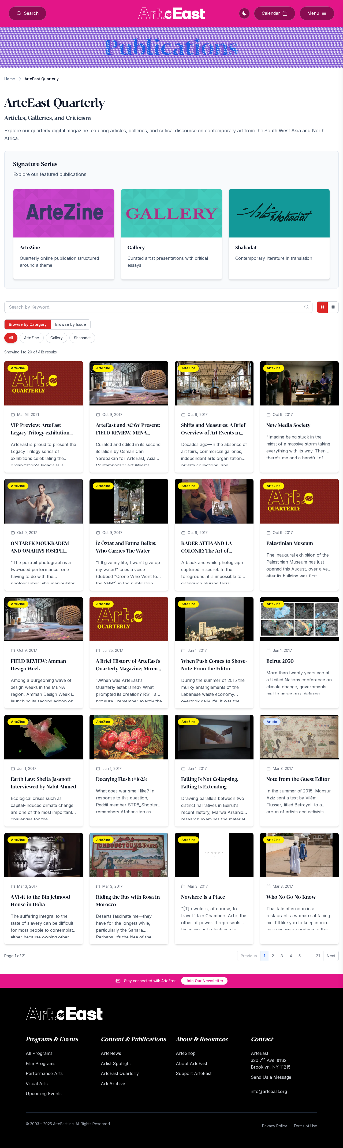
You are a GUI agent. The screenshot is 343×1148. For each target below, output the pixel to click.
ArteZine (31, 337)
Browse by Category (28, 324)
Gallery (56, 337)
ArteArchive (113, 1083)
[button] (63, 234)
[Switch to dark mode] (244, 13)
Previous (249, 955)
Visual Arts (37, 1083)
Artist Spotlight (116, 1063)
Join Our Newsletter (204, 980)
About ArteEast (191, 1063)
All (11, 337)
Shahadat (82, 337)
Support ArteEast (193, 1073)
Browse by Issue (70, 324)
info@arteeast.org (269, 1091)
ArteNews (111, 1053)
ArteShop (186, 1053)
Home (9, 78)
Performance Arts (44, 1073)
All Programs (39, 1053)
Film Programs (40, 1063)
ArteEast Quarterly (120, 1073)
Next (331, 955)
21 (318, 955)
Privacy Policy (274, 1126)
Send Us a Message (271, 1077)
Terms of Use (305, 1126)
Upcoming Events (44, 1093)
